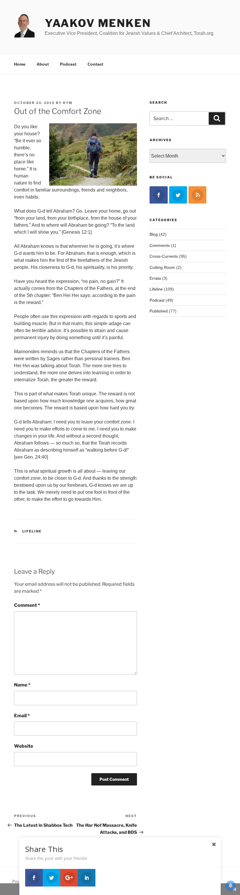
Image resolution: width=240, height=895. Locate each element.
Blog (154, 234)
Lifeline (32, 531)
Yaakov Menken (98, 23)
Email (22, 715)
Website (23, 746)
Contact (95, 64)
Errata (155, 278)
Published (159, 311)
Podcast (68, 64)
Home (19, 64)
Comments (160, 245)
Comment (27, 605)
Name (22, 685)
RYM (68, 103)
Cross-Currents (164, 256)
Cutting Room (162, 267)
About (43, 64)
